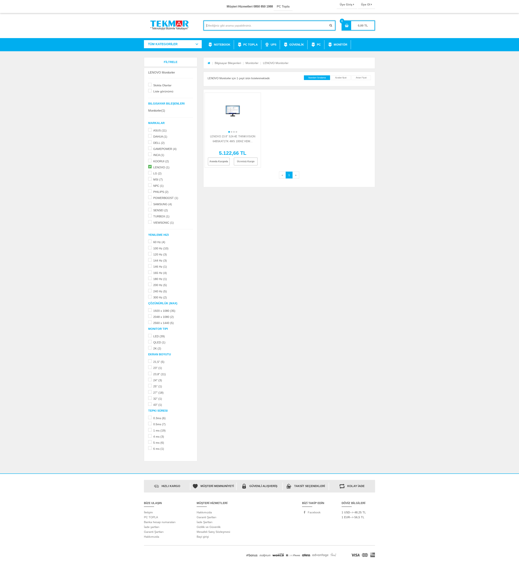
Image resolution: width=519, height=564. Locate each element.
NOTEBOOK (222, 44)
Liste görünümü (163, 91)
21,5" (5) (158, 361)
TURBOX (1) (161, 216)
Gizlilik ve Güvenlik (209, 527)
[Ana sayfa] (209, 63)
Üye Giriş (346, 4)
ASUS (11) (160, 130)
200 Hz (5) (160, 285)
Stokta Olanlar (162, 85)
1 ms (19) (159, 430)
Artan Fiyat (361, 77)
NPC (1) (158, 185)
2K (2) (157, 348)
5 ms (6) (158, 442)
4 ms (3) (158, 436)
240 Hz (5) (160, 291)
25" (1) (157, 386)
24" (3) (157, 380)
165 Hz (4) (160, 273)
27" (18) (158, 392)
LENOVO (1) (161, 167)
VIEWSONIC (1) (163, 222)
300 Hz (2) (160, 297)
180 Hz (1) (160, 279)
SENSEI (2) (160, 210)
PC (319, 44)
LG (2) (157, 173)
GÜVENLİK (296, 44)
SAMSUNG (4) (162, 204)
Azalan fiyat (340, 77)
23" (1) (157, 368)
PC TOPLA (250, 44)
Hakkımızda (151, 536)
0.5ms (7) (159, 424)
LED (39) (159, 336)
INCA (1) (158, 155)
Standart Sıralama (317, 77)
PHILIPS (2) (160, 191)
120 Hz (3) (160, 254)
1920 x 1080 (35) (164, 310)
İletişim (148, 512)
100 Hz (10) (160, 248)
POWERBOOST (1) (165, 198)
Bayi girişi (203, 536)
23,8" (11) (159, 374)
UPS (273, 44)
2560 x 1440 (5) (163, 323)
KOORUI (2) (161, 161)
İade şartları (151, 527)
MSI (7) (158, 179)
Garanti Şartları (154, 531)
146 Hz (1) (160, 266)
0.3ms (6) (159, 418)
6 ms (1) (158, 448)
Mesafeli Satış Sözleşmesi (213, 531)
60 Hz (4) (159, 242)
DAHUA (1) (160, 136)
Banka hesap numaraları (160, 522)
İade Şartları (204, 522)
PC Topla (283, 6)
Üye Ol (366, 4)
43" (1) (157, 404)
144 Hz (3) (160, 260)
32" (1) (157, 398)
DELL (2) (159, 142)
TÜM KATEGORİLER (163, 44)
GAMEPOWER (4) (165, 149)
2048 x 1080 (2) (163, 316)
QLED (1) (159, 342)
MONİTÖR (340, 44)
